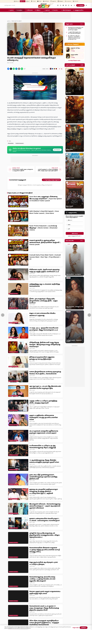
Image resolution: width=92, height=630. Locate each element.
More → (82, 23)
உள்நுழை (81, 5)
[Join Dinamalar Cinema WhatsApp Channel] (69, 5)
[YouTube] (63, 5)
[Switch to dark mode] (71, 5)
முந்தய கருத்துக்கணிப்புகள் (74, 236)
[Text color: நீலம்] (52, 68)
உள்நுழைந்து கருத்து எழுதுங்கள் (52, 179)
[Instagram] (66, 5)
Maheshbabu (10, 143)
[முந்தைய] (2, 315)
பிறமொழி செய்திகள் (16, 21)
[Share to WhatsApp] (14, 69)
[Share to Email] (19, 69)
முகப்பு (8, 21)
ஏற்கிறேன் (83, 627)
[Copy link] (25, 69)
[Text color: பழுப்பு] (54, 68)
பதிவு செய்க (75, 233)
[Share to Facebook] (8, 69)
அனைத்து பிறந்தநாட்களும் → (74, 60)
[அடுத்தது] (89, 315)
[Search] (74, 5)
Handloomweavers (20, 143)
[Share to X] (11, 69)
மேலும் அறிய (76, 627)
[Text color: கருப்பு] (50, 68)
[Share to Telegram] (16, 69)
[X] (60, 5)
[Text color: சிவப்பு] (56, 68)
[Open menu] (86, 5)
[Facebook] (58, 5)
